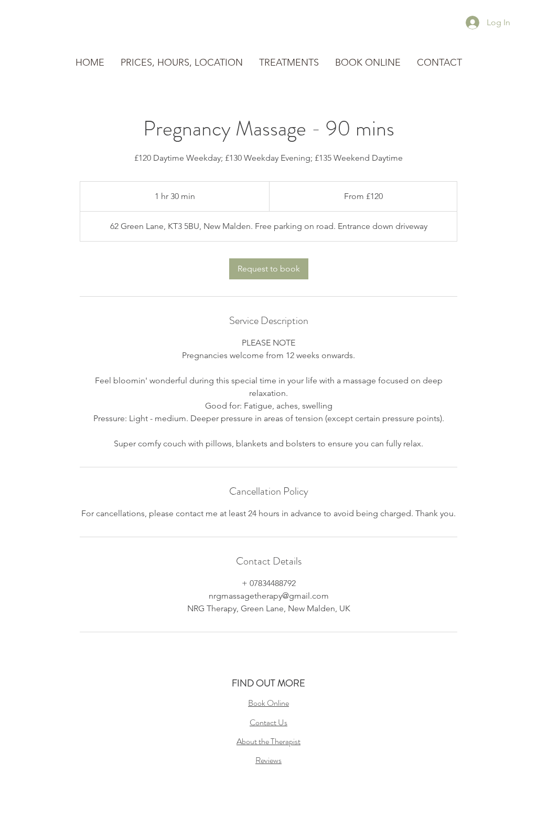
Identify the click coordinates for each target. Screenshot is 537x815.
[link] (268, 268)
